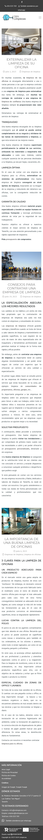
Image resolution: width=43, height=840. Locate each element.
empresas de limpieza (16, 326)
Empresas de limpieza (31, 71)
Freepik (13, 787)
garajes (24, 389)
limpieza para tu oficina (12, 743)
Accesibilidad (6, 778)
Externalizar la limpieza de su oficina (21, 63)
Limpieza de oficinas (32, 554)
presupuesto (11, 239)
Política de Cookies (9, 775)
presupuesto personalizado (17, 448)
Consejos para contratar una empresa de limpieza (21, 288)
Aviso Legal (6, 769)
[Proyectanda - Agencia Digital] (16, 834)
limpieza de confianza (11, 101)
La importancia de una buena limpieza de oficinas (21, 542)
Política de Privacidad (10, 772)
